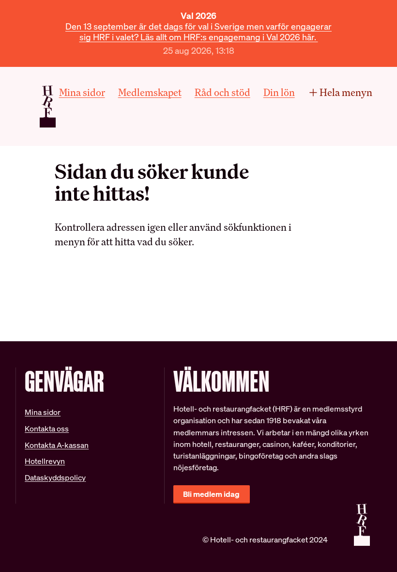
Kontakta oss (47, 429)
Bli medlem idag (211, 494)
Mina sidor (82, 92)
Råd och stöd (222, 92)
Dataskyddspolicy (55, 478)
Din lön (279, 92)
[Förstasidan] (48, 106)
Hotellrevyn (45, 461)
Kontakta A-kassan (57, 445)
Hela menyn (346, 92)
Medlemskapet (150, 92)
